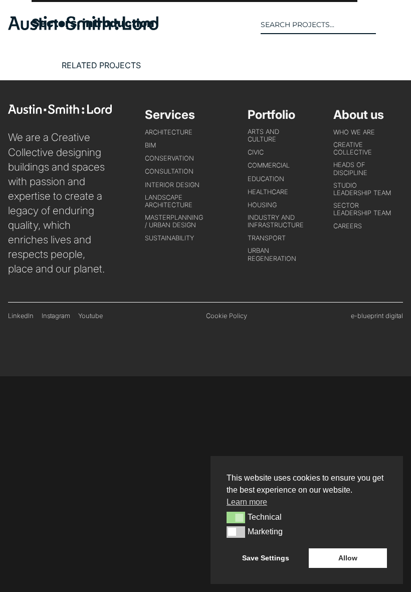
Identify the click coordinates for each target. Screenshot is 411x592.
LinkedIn (21, 316)
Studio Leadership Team (362, 189)
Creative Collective (352, 148)
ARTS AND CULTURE (263, 135)
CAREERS (347, 226)
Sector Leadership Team (362, 209)
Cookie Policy (226, 316)
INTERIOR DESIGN (172, 185)
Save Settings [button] (265, 558)
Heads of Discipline (350, 168)
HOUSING (262, 205)
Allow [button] (347, 558)
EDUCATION (266, 179)
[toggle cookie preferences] (236, 517)
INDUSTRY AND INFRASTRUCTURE (276, 221)
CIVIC (256, 152)
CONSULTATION (169, 171)
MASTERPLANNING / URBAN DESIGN (174, 221)
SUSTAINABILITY (169, 238)
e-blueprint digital (377, 316)
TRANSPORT (267, 238)
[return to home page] (83, 27)
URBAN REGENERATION (272, 254)
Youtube (90, 316)
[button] (395, 25)
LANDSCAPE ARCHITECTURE (168, 201)
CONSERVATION (169, 158)
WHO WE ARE (354, 132)
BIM (150, 145)
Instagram (56, 316)
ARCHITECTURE (168, 132)
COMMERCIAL (269, 165)
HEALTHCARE (268, 192)
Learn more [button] (247, 502)
